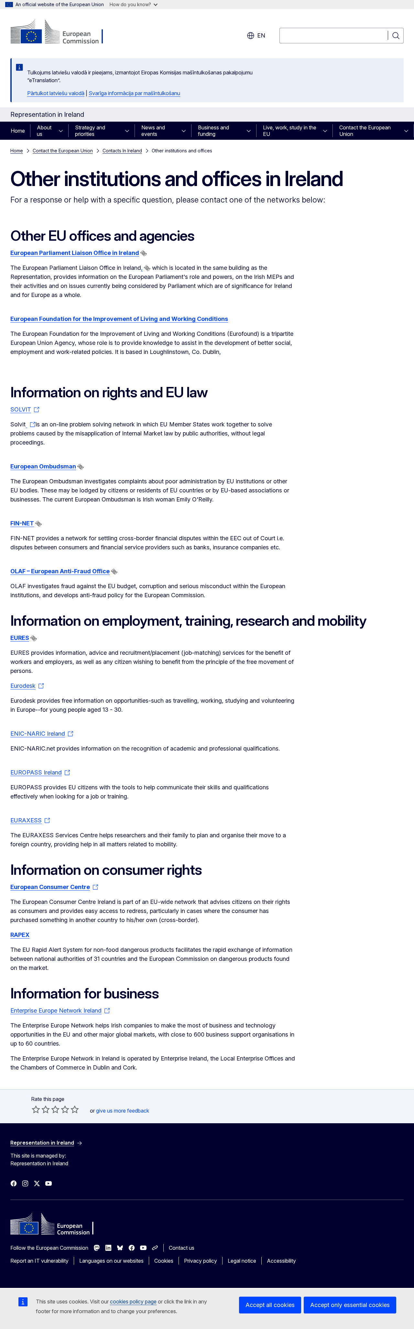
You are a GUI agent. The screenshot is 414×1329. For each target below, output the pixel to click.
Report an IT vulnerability (39, 1261)
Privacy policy (200, 1261)
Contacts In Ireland (122, 150)
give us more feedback (122, 1110)
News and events (153, 130)
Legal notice (242, 1261)
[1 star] (36, 1109)
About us (44, 130)
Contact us (181, 1248)
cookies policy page (133, 1301)
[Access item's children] (62, 131)
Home (18, 130)
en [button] (261, 35)
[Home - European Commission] (62, 32)
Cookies (163, 1261)
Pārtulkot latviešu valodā (55, 93)
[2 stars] (40, 1109)
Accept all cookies (270, 1305)
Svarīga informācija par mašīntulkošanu (134, 93)
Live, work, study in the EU (289, 130)
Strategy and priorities (90, 130)
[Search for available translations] (143, 253)
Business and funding (213, 130)
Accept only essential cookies (350, 1305)
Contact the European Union (365, 130)
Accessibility (281, 1261)
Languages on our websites (111, 1261)
